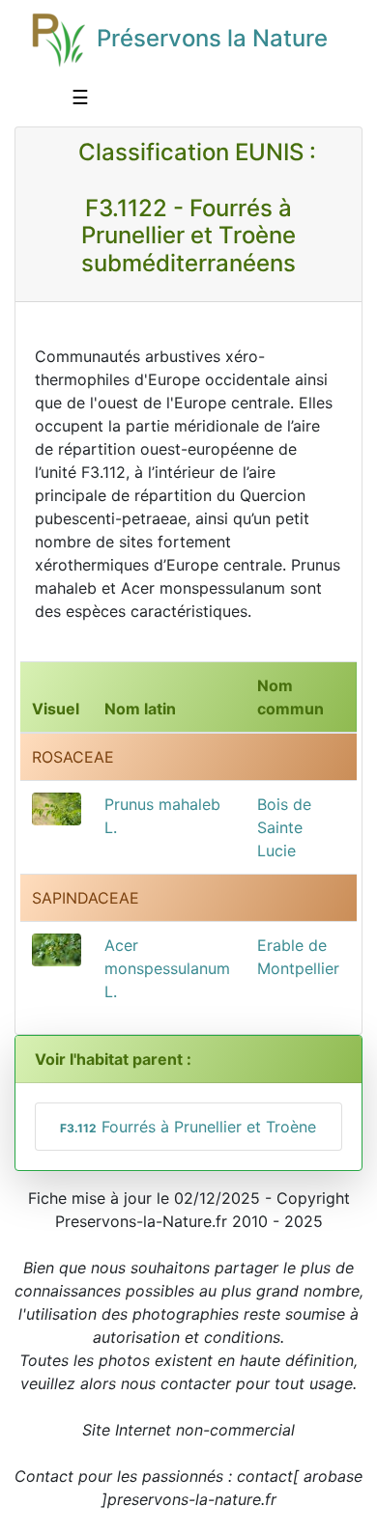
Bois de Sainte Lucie (284, 827)
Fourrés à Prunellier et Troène (188, 1126)
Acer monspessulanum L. (167, 968)
